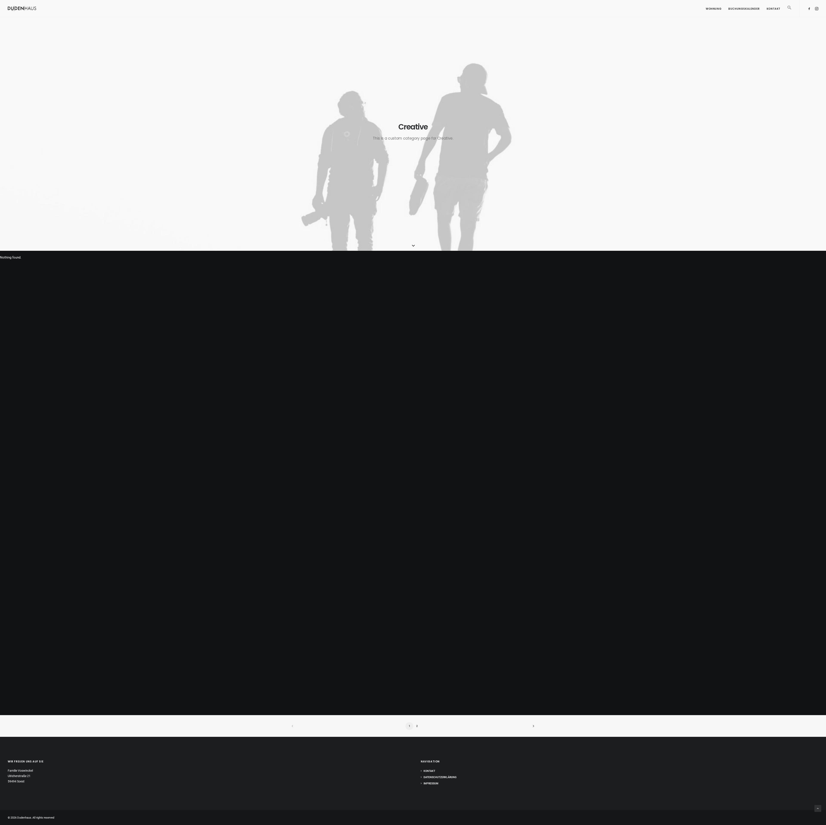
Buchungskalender (744, 9)
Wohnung (713, 9)
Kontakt (773, 9)
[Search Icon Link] (788, 13)
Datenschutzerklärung (440, 777)
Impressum (431, 783)
